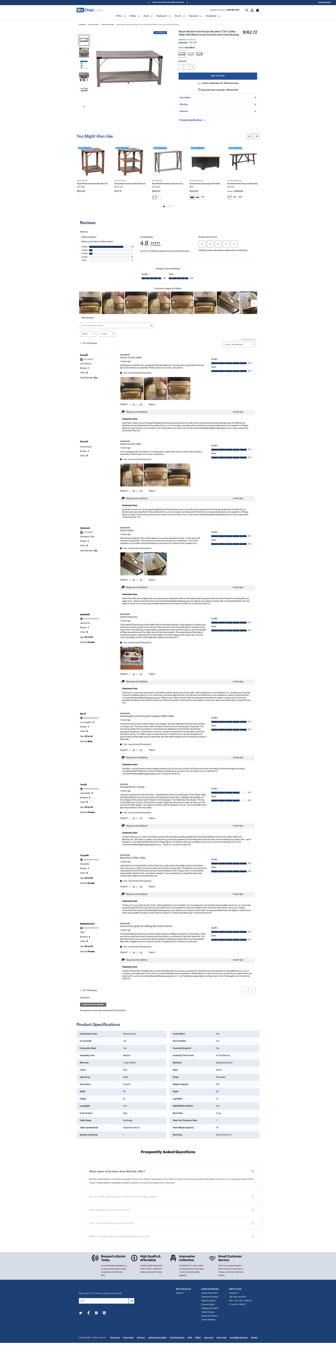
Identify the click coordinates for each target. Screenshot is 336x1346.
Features (184, 111)
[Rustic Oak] (199, 54)
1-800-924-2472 (232, 10)
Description (185, 98)
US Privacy (141, 1338)
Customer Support (324, 2)
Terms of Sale (222, 1338)
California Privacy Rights (157, 1338)
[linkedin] (104, 1313)
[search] (246, 10)
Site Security (115, 1338)
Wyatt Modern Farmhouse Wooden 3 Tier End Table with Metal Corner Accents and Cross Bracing (130, 184)
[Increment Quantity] (192, 67)
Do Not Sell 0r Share (177, 1338)
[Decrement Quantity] (181, 67)
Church (177, 16)
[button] (84, 40)
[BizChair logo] (90, 10)
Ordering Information (209, 1297)
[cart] (257, 11)
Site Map (254, 1338)
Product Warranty (208, 1320)
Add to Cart (218, 76)
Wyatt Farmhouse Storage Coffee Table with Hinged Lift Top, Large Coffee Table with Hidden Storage (206, 184)
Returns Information (209, 1316)
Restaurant (162, 16)
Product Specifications (191, 120)
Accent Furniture (93, 24)
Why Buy (184, 105)
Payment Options (208, 1301)
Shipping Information (209, 1308)
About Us (179, 1293)
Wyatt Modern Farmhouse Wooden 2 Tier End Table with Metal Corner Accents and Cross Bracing (93, 184)
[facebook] (88, 1313)
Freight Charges (208, 1312)
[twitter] (81, 1313)
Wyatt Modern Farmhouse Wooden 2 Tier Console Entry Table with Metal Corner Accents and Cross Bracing (168, 184)
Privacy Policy (128, 1338)
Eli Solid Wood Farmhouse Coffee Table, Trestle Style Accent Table (243, 184)
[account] (252, 10)
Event (146, 16)
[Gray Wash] (182, 54)
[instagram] (96, 1313)
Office (119, 16)
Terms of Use (208, 1338)
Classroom (194, 16)
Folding (132, 16)
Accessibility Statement (239, 1338)
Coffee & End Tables (107, 24)
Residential (211, 16)
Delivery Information (209, 1293)
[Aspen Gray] (191, 54)
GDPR (190, 1338)
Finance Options (208, 1305)
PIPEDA (198, 1338)
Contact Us (233, 1293)
